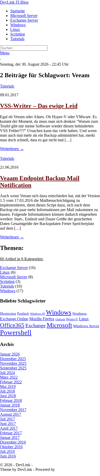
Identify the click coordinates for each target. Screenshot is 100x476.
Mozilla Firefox (41, 318)
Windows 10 (37, 313)
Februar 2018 (11, 400)
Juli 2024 (7, 372)
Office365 (12, 325)
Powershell (16, 332)
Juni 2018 (8, 396)
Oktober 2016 (11, 447)
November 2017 (13, 410)
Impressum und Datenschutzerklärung (64, 465)
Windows (18, 25)
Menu (4, 53)
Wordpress (79, 313)
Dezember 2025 (13, 359)
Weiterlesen (12, 148)
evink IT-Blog (14, 2)
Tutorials (17, 39)
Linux (15, 29)
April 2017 (9, 428)
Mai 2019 (8, 386)
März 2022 (9, 377)
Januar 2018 (10, 405)
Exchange (35, 325)
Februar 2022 (11, 382)
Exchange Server (24, 20)
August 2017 (10, 414)
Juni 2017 (8, 423)
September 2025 (13, 368)
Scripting (17, 34)
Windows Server (86, 326)
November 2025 (13, 363)
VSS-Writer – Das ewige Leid (38, 105)
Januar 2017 (10, 437)
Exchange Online (14, 318)
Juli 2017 (7, 419)
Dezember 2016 (13, 442)
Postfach (23, 313)
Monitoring (8, 313)
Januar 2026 (10, 354)
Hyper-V (72, 319)
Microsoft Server (23, 15)
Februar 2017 (11, 433)
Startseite (17, 11)
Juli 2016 (7, 451)
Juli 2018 (7, 391)
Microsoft (59, 325)
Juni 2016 (8, 456)
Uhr (64, 64)
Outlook (60, 319)
